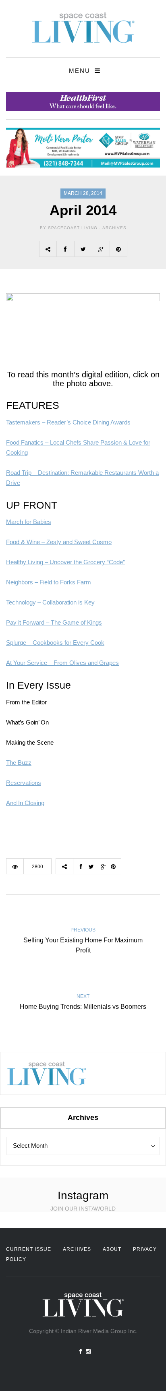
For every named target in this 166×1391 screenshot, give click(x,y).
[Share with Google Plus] (101, 249)
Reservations (23, 782)
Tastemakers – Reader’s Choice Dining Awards (68, 422)
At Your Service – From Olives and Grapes (62, 662)
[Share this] (65, 249)
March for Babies (28, 521)
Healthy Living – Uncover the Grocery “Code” (65, 562)
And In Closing (25, 802)
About (112, 1249)
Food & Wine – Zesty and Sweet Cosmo (59, 541)
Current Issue (28, 1249)
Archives (114, 228)
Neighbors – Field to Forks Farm (48, 582)
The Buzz (18, 762)
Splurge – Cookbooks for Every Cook (55, 642)
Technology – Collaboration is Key (50, 602)
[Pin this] (118, 249)
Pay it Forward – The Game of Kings (54, 622)
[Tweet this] (83, 249)
